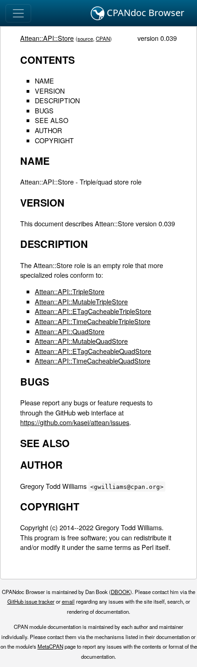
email (68, 601)
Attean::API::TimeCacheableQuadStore (92, 360)
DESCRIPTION (57, 100)
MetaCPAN (50, 646)
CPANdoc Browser (144, 12)
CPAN (103, 38)
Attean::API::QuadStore (69, 331)
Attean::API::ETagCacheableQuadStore (93, 351)
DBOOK (120, 591)
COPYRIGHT (54, 140)
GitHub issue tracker (31, 601)
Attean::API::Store (47, 38)
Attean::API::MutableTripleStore (81, 301)
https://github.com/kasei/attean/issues (74, 422)
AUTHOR (48, 130)
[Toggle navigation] (18, 13)
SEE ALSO (51, 120)
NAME (44, 80)
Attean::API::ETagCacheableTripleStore (93, 311)
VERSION (50, 90)
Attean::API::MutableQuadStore (81, 341)
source (85, 38)
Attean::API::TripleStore (69, 291)
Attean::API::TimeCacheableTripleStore (92, 321)
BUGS (44, 110)
